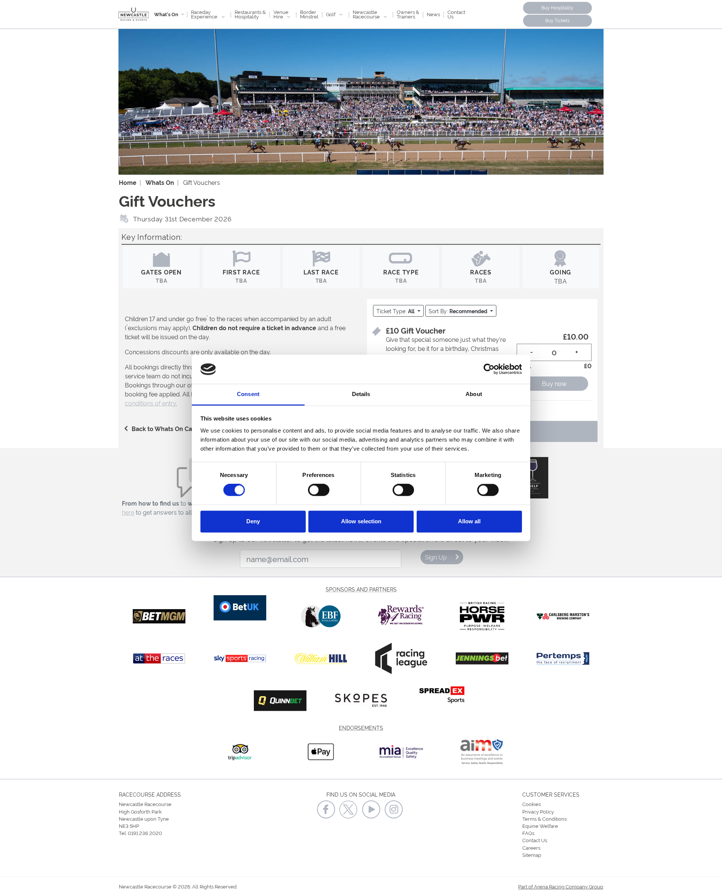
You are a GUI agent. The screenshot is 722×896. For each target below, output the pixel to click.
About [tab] (474, 394)
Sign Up (436, 557)
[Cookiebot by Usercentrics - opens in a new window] (489, 369)
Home (128, 182)
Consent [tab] (248, 394)
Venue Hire (280, 14)
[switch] (318, 490)
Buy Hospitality (557, 7)
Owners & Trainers (408, 14)
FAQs (528, 832)
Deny (253, 521)
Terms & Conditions (544, 818)
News (433, 14)
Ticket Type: (395, 310)
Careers (531, 847)
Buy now (554, 383)
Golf (331, 14)
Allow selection (361, 521)
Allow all (469, 521)
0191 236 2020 (145, 832)
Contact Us (456, 14)
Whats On (160, 182)
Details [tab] (361, 394)
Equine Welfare (540, 825)
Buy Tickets (557, 20)
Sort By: (458, 310)
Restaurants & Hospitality (250, 14)
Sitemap (531, 854)
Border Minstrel (309, 14)
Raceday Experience (204, 14)
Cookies (531, 803)
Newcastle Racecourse (367, 14)
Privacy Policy (538, 811)
